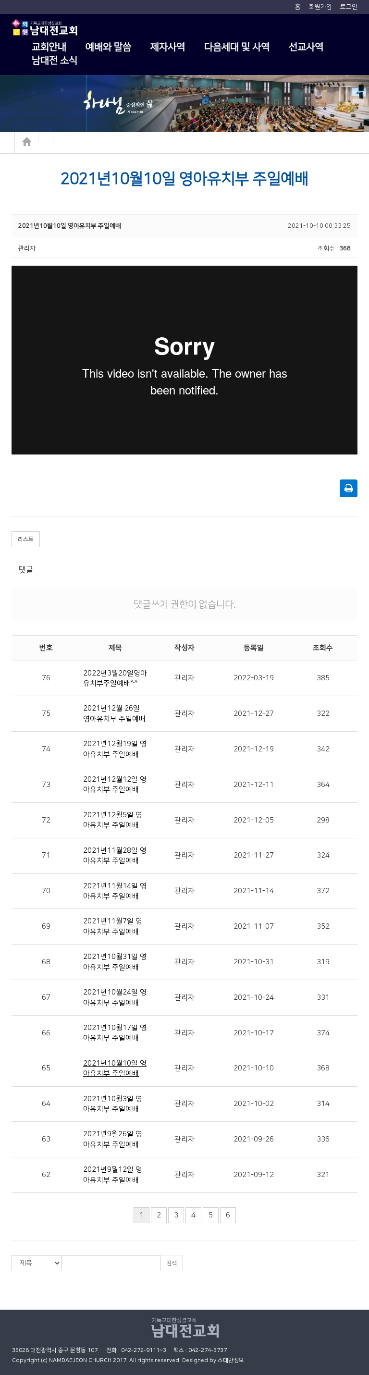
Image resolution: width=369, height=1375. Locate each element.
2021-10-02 (254, 1104)
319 (323, 962)
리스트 (26, 539)
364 (323, 785)
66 (46, 1033)
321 (323, 1175)
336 (323, 1139)
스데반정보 (231, 1360)
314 (323, 1104)
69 (46, 926)
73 (46, 785)
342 (323, 749)
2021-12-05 (254, 820)
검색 (171, 1263)
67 (46, 998)
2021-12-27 (254, 714)
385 (323, 678)
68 (46, 962)
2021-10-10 (254, 1068)
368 (323, 1068)
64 (46, 1104)
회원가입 (320, 6)
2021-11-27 (254, 855)
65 (46, 1068)
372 (323, 891)
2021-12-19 (254, 749)
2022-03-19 (254, 678)
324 (323, 855)
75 (46, 714)
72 (46, 820)
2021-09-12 (254, 1175)
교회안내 (49, 47)
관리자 (184, 678)
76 (46, 678)
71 (46, 855)
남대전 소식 (54, 60)
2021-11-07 (254, 926)
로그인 (348, 6)
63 (46, 1139)
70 (46, 891)
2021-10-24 (254, 998)
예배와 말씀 (108, 47)
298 (323, 820)
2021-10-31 (254, 962)
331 (323, 998)
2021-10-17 (254, 1033)
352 (323, 926)
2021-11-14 (254, 891)
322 (323, 714)
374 (323, 1033)
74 (46, 749)
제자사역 (167, 47)
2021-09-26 (254, 1139)
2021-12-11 (254, 785)
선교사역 (306, 47)
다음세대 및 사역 (237, 47)
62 (46, 1175)
